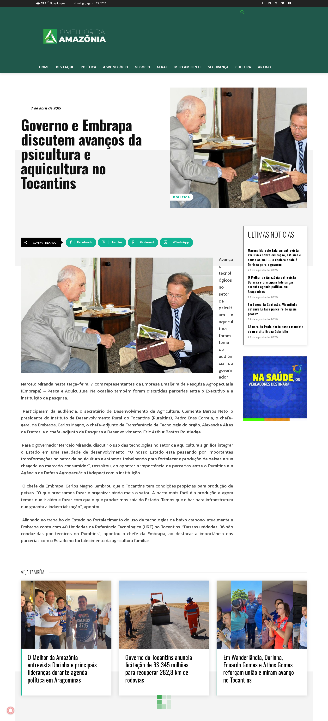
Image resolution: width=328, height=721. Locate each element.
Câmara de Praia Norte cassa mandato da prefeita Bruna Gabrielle (275, 329)
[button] (242, 12)
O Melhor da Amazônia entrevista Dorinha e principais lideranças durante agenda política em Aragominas (272, 284)
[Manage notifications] (10, 710)
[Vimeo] (282, 3)
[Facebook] (263, 3)
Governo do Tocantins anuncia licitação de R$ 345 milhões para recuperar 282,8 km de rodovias (158, 668)
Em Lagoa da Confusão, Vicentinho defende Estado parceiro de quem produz (272, 309)
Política (181, 197)
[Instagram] (269, 3)
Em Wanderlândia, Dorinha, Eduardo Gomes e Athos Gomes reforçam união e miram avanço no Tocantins (258, 668)
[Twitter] (276, 3)
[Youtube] (289, 3)
